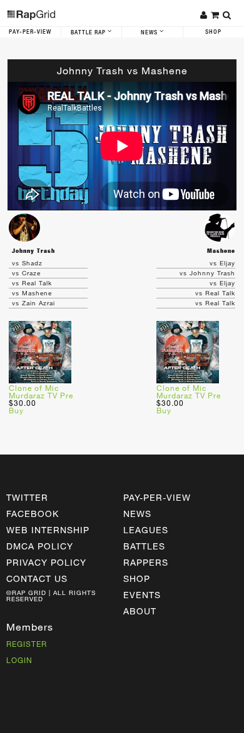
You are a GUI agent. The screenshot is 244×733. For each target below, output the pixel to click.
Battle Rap (89, 32)
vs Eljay (222, 263)
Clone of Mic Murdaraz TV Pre (41, 391)
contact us (37, 578)
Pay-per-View (157, 497)
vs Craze (26, 273)
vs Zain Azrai (33, 303)
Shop (136, 578)
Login (19, 660)
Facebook (32, 513)
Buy (16, 410)
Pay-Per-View (30, 31)
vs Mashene (32, 293)
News (150, 32)
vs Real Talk (32, 283)
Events (142, 594)
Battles (144, 546)
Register (26, 644)
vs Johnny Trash (207, 273)
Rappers (145, 562)
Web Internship (47, 529)
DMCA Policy (39, 546)
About (139, 611)
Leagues (145, 529)
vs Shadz (27, 263)
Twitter (27, 497)
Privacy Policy (46, 562)
